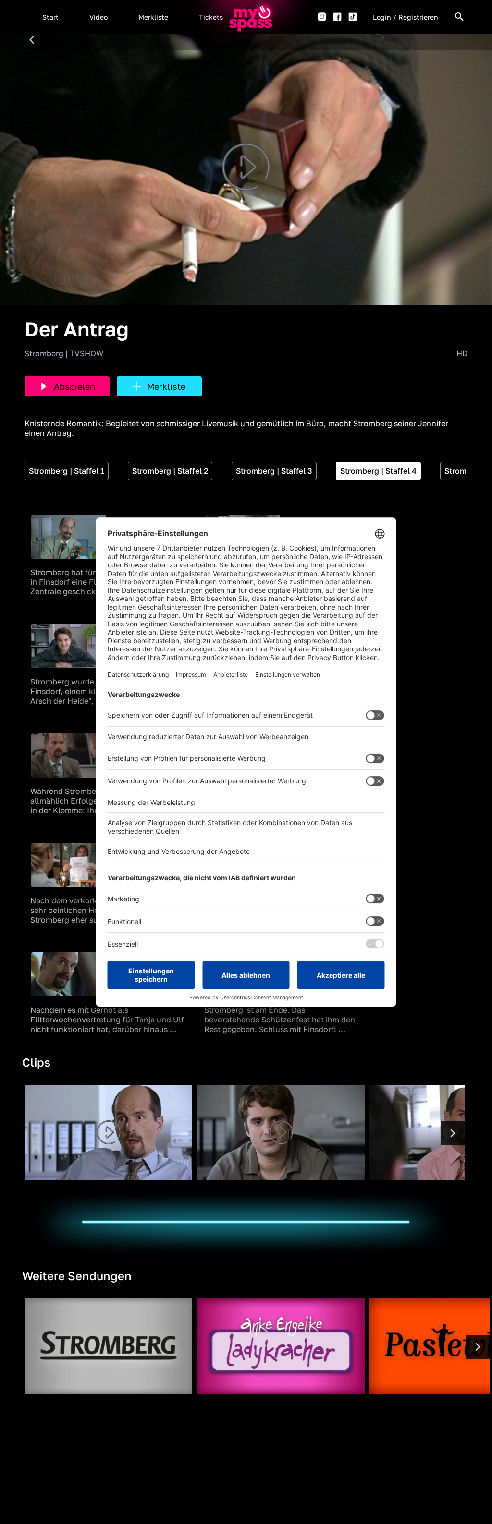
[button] (50, 17)
